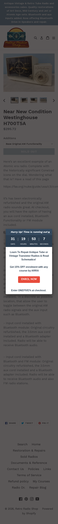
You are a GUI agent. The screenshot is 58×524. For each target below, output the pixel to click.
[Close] (49, 232)
